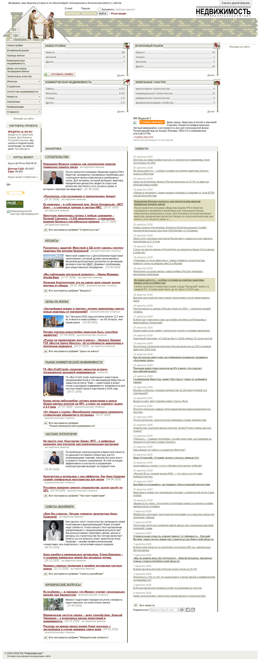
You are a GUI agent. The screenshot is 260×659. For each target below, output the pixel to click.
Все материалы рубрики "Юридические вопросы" (79, 637)
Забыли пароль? (125, 9)
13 (213, 93)
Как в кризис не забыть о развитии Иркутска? (159, 449)
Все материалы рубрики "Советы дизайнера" (76, 573)
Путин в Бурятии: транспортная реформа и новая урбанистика (169, 420)
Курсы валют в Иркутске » (23, 177)
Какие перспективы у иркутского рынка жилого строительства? (169, 595)
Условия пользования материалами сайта (29, 656)
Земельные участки (150, 82)
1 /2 (123, 98)
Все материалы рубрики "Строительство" (74, 229)
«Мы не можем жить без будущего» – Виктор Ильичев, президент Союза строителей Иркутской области (172, 560)
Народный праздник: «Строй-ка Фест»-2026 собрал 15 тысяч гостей (172, 338)
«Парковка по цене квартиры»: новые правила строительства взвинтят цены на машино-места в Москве (169, 262)
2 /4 (123, 102)
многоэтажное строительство (153, 88)
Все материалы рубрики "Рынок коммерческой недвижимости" (72, 424)
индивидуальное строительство (154, 93)
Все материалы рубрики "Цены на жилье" (74, 351)
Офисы (50, 88)
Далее (121, 75)
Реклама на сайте (23, 118)
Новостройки (55, 45)
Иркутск (50, 52)
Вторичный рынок (149, 45)
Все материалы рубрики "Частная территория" (77, 495)
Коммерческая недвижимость (68, 82)
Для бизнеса (24, 137)
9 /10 (122, 93)
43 (213, 52)
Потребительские (18, 140)
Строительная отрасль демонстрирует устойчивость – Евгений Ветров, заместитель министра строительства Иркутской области (173, 538)
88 (123, 52)
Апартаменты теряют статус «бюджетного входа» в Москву (167, 465)
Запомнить (108, 9)
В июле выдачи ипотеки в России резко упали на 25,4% (165, 569)
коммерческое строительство (153, 98)
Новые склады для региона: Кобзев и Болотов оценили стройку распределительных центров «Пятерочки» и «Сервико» (170, 229)
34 (213, 66)
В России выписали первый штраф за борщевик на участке (167, 588)
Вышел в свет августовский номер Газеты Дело (160, 401)
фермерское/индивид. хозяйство (154, 102)
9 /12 (122, 88)
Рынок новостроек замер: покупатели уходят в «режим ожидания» (171, 330)
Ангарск (140, 57)
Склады (50, 98)
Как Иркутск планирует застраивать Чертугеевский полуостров (171, 484)
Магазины (51, 93)
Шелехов (51, 57)
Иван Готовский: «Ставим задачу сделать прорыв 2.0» (166, 457)
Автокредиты (22, 148)
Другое (50, 61)
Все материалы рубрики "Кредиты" (70, 290)
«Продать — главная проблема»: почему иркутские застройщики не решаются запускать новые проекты (172, 440)
